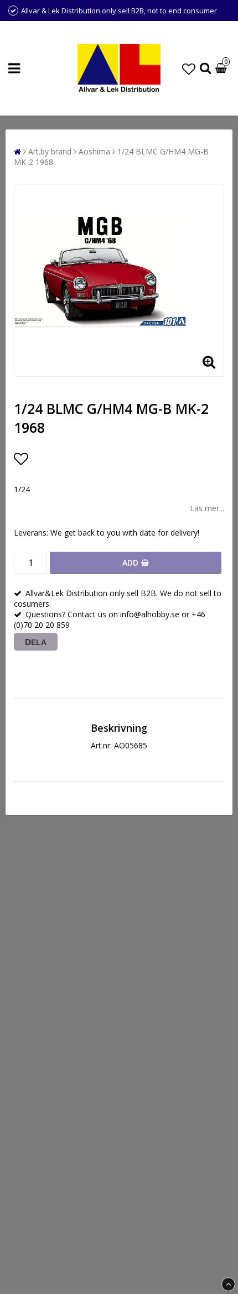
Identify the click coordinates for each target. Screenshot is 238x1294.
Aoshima (94, 151)
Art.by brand (49, 151)
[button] (188, 68)
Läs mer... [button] (207, 508)
